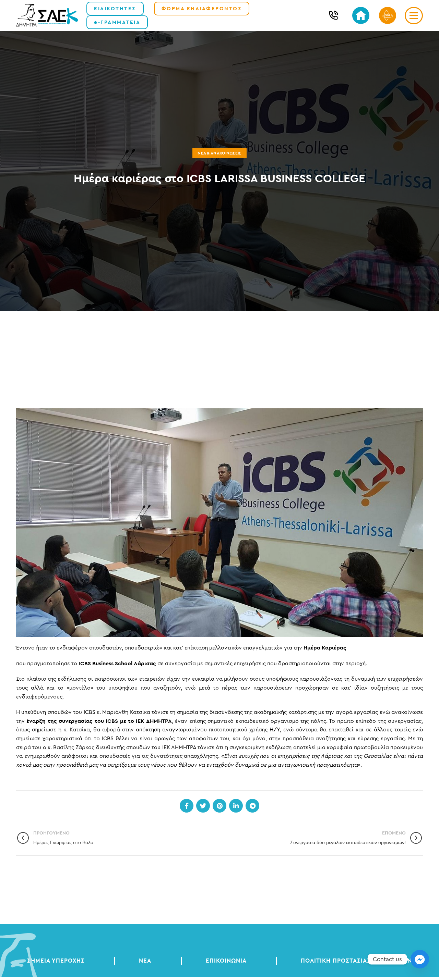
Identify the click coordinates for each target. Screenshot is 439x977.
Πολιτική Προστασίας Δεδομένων (356, 961)
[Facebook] (186, 806)
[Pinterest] (219, 806)
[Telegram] (252, 806)
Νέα (145, 961)
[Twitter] (203, 806)
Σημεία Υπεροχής (56, 961)
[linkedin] (236, 806)
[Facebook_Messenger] (420, 959)
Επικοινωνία (226, 961)
